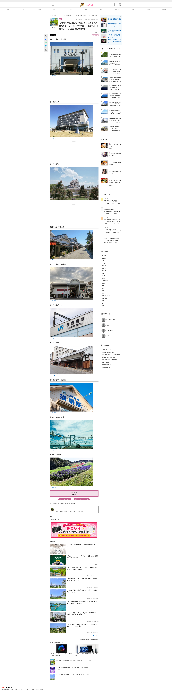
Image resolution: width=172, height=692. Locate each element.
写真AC (54, 75)
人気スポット (105, 280)
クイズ (54, 9)
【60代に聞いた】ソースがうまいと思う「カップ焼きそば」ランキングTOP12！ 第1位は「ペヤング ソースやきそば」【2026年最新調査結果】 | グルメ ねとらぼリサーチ (113, 223)
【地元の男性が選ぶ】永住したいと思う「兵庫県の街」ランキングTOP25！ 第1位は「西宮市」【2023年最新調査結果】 (78, 26)
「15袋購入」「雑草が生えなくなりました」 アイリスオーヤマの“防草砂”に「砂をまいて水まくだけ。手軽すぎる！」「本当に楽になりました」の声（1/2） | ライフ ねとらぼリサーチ (112, 242)
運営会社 (34, 689)
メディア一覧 (3, 689)
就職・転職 (104, 298)
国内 (103, 288)
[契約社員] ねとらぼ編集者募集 (108, 357)
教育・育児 (117, 9)
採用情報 (38, 689)
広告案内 (13, 689)
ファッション (105, 270)
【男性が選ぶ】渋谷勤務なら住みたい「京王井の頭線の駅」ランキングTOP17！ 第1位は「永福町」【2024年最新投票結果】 (115, 81)
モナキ (107, 335)
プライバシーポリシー (25, 689)
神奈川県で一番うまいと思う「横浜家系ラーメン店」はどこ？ (115, 182)
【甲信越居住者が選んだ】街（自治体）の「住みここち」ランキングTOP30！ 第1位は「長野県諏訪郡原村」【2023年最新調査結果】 (115, 97)
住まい (101, 9)
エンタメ (39, 9)
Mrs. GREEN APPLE (110, 319)
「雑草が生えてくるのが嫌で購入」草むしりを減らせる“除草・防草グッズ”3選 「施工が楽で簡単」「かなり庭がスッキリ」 (115, 56)
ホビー (103, 273)
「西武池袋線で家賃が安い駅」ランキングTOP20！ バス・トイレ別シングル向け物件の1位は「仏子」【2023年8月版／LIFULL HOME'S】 (115, 130)
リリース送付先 (105, 362)
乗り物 (103, 278)
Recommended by (90, 635)
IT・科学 (104, 255)
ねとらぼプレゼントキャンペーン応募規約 (110, 354)
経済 (103, 303)
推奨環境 (41, 689)
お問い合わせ (17, 689)
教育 (103, 300)
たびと (97, 32)
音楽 (103, 305)
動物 (133, 9)
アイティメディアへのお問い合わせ (109, 359)
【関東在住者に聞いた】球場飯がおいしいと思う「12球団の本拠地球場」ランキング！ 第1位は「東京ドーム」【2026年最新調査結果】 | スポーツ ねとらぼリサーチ (112, 204)
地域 (86, 9)
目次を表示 (95, 35)
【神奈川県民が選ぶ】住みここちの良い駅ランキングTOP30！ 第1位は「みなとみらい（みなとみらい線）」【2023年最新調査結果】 (115, 89)
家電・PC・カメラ (106, 295)
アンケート (104, 139)
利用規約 (169, 683)
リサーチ (148, 9)
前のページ (62, 499)
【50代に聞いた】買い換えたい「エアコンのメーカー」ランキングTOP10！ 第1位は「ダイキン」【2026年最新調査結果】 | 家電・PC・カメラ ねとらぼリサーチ (112, 233)
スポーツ (104, 265)
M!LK (107, 325)
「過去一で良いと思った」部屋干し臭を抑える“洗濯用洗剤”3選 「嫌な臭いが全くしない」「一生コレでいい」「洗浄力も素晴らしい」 (115, 73)
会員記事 (164, 9)
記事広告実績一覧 (105, 367)
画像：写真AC (53, 27)
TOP (8, 9)
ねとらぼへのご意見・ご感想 (107, 352)
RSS (31, 689)
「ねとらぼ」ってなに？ (106, 349)
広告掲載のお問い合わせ (106, 364)
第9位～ (74, 494)
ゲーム (103, 263)
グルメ (70, 9)
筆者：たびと (57, 507)
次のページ (85, 499)
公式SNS (8, 689)
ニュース (23, 9)
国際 (103, 290)
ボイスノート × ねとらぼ (56, 519)
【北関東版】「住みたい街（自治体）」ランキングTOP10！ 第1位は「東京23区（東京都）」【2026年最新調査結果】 (115, 65)
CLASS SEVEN (109, 330)
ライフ (103, 275)
